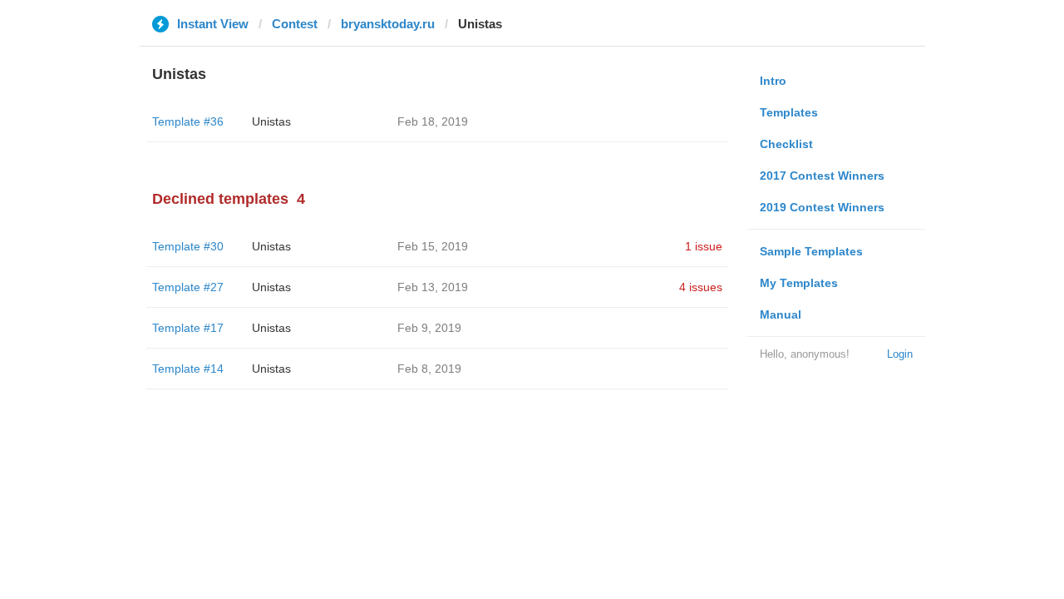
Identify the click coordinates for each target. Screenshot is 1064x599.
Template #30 (188, 246)
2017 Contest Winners (822, 175)
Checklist (786, 144)
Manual (780, 314)
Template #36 (188, 121)
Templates (789, 112)
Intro (773, 80)
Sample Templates (811, 251)
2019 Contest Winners (822, 207)
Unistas (271, 121)
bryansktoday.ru (388, 24)
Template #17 (188, 327)
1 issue (703, 246)
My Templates (799, 283)
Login (900, 354)
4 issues (700, 287)
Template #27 (188, 287)
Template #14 (188, 368)
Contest (295, 24)
